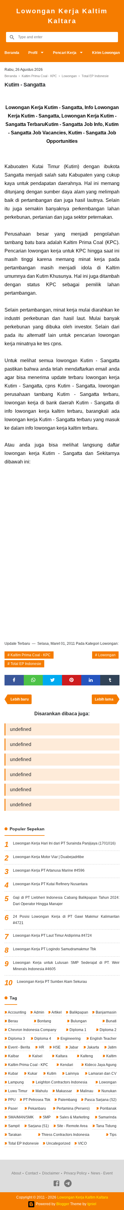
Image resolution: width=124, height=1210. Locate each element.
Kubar (12, 1073)
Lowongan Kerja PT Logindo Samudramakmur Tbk (54, 949)
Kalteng (86, 1056)
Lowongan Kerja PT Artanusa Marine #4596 (49, 870)
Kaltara (61, 1056)
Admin (38, 1012)
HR (41, 1047)
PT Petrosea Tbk (36, 1100)
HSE (56, 1047)
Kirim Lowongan (106, 53)
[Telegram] (68, 1184)
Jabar (73, 1047)
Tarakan (14, 1135)
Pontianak (107, 1108)
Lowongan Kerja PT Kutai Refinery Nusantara (50, 884)
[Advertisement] (62, 569)
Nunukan (108, 1091)
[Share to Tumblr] (109, 680)
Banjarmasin (105, 1012)
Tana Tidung (105, 1126)
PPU (11, 1100)
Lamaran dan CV (102, 1073)
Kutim (51, 1073)
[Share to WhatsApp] (33, 680)
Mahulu (41, 1091)
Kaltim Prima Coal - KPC (31, 655)
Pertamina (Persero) (73, 1108)
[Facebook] (56, 1184)
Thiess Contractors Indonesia (65, 1135)
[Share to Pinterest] (71, 680)
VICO (82, 1143)
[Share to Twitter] (52, 680)
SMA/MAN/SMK (20, 1117)
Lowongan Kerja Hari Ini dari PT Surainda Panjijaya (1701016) (64, 843)
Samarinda (107, 1117)
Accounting (16, 1012)
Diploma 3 (16, 1038)
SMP (46, 1117)
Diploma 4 (42, 1038)
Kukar (32, 1073)
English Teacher (102, 1038)
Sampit (13, 1126)
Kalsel (36, 1056)
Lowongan (107, 655)
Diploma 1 (77, 1030)
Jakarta (92, 1047)
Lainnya (72, 1073)
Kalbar (13, 1056)
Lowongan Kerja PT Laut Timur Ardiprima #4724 (52, 935)
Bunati (110, 1021)
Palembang (67, 1100)
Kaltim (110, 1056)
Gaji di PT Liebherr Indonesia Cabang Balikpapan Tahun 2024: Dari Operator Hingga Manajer (66, 900)
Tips (112, 1135)
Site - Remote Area (72, 1126)
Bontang (43, 1021)
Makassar (63, 1091)
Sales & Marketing (74, 1117)
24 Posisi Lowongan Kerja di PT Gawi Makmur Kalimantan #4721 (66, 919)
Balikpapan (78, 1012)
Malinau (86, 1091)
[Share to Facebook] (14, 680)
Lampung (15, 1082)
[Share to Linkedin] (91, 680)
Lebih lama (104, 699)
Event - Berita (18, 1047)
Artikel (56, 1012)
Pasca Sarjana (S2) (100, 1100)
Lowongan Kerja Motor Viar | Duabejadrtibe (48, 857)
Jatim (111, 1047)
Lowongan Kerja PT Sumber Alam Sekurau (52, 982)
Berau (12, 1021)
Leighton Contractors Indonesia (61, 1082)
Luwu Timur (17, 1091)
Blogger (62, 1204)
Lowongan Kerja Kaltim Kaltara (62, 16)
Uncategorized (57, 1143)
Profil (32, 53)
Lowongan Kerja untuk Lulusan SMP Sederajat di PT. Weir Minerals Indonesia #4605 (66, 966)
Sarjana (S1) (38, 1126)
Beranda (12, 53)
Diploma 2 (107, 1030)
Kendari (66, 1065)
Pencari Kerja (64, 53)
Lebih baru (20, 699)
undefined (20, 729)
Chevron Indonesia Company (31, 1030)
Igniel (91, 1204)
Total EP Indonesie (26, 664)
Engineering (70, 1038)
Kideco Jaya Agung (100, 1065)
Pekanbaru (36, 1108)
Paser (12, 1108)
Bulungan (78, 1021)
